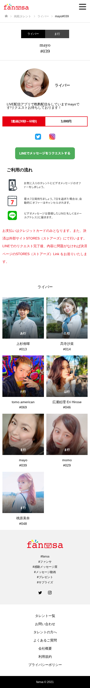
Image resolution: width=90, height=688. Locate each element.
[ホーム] (6, 16)
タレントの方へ (45, 632)
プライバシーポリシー (45, 665)
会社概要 (45, 648)
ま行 (57, 34)
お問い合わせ (45, 624)
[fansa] (45, 543)
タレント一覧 (45, 616)
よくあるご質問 (45, 640)
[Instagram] (50, 592)
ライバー (33, 34)
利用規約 (45, 656)
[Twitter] (40, 592)
